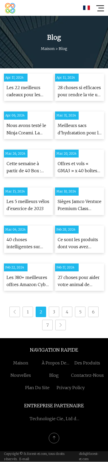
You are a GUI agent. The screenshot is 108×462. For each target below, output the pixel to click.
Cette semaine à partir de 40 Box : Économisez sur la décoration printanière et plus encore (25, 167)
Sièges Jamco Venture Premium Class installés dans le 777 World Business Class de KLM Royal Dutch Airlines (79, 205)
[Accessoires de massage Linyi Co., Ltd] (10, 8)
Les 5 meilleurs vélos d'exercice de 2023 (28, 205)
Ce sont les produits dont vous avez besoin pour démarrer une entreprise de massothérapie (78, 243)
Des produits (87, 362)
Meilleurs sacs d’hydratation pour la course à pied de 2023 (79, 129)
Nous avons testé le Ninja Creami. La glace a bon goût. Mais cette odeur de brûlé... (26, 129)
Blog (54, 375)
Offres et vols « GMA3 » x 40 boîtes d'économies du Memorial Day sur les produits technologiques (79, 167)
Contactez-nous (87, 375)
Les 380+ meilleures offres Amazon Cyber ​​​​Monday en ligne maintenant (28, 281)
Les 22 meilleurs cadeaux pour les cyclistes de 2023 (24, 91)
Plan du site (37, 387)
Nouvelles (20, 375)
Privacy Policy (71, 387)
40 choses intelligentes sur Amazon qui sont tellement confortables (24, 243)
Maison (48, 48)
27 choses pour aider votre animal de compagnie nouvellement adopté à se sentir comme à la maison (79, 281)
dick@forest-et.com (89, 456)
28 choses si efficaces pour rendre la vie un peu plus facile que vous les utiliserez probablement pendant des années (79, 91)
